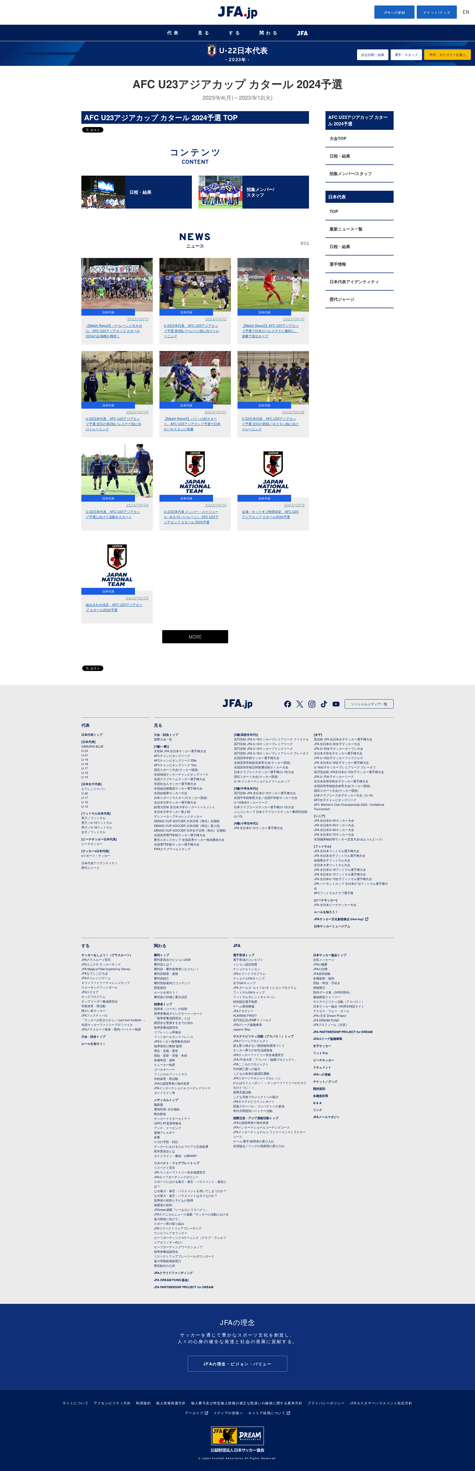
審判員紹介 (161, 978)
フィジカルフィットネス (170, 1074)
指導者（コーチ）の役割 (170, 1008)
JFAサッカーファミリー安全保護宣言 (258, 1054)
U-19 (84, 759)
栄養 (157, 1137)
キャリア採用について (266, 1412)
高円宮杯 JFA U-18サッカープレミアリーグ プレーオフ (271, 753)
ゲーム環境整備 (243, 1006)
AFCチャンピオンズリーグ (172, 755)
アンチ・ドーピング (167, 1127)
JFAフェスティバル (94, 1015)
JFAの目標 (320, 969)
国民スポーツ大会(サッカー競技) (176, 769)
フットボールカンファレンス (173, 1036)
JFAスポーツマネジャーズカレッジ (257, 1078)
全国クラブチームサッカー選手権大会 (179, 779)
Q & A (317, 1103)
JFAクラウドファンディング (173, 1273)
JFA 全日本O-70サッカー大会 (334, 834)
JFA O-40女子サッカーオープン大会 (338, 748)
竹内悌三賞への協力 (246, 1068)
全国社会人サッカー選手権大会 (175, 783)
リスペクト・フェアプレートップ (176, 1163)
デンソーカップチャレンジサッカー (178, 816)
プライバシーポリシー (326, 1402)
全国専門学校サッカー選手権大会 (176, 844)
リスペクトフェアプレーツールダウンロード (184, 1256)
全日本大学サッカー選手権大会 (175, 802)
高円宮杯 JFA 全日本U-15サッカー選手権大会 (265, 793)
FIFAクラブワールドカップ (172, 849)
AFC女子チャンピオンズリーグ (335, 800)
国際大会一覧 (163, 739)
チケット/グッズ (437, 12)
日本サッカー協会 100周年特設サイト (338, 1006)
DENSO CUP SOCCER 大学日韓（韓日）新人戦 (187, 825)
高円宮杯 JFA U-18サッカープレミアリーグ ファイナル (271, 739)
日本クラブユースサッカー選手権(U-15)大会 (264, 807)
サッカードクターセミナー (172, 1118)
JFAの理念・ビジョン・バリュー (237, 1363)
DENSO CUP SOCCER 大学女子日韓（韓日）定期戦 (190, 830)
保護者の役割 (163, 1205)
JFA (237, 945)
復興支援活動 (242, 1092)
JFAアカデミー (243, 1011)
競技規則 (160, 987)
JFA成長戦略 (321, 973)
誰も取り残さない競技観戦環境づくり (259, 1045)
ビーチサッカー (92, 843)
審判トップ (161, 955)
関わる (269, 32)
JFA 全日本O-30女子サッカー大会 (337, 744)
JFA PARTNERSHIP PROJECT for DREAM (183, 1287)
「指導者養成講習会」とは (172, 1018)
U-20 (84, 793)
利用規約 (143, 1402)
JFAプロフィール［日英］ (331, 1024)
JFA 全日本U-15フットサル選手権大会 (340, 874)
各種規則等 (320, 1096)
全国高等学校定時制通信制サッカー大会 (261, 767)
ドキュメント (322, 1067)
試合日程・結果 (372, 54)
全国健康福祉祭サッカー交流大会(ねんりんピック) (348, 839)
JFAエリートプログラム (249, 973)
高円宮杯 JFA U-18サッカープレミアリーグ (263, 744)
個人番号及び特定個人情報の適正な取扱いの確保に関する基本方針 (246, 1402)
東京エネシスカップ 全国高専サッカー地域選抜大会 (189, 839)
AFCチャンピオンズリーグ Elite (175, 760)
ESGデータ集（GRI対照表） (332, 992)
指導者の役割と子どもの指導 (173, 1200)
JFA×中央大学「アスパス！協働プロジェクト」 (265, 1059)
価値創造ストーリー (326, 997)
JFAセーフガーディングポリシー (176, 1177)
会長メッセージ (323, 959)
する (235, 32)
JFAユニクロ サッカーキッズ (101, 964)
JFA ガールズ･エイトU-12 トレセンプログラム (265, 987)
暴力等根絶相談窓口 (167, 1261)
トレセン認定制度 (245, 964)
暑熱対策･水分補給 (167, 1109)
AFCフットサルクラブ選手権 (333, 893)
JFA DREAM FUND (326, 1020)
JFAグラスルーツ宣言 (96, 959)
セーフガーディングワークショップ (178, 1247)
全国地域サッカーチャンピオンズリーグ (181, 774)
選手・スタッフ (406, 54)
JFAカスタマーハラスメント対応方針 (381, 1402)
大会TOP (338, 138)
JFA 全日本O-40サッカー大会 (334, 820)
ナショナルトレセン (246, 969)
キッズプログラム (93, 996)
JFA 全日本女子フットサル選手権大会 (339, 855)
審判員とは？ (163, 964)
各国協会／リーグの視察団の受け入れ (259, 1146)
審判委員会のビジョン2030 (172, 959)
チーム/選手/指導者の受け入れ (253, 1141)
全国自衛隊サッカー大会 (170, 793)
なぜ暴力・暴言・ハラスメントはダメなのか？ (185, 1195)
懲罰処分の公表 (164, 1265)
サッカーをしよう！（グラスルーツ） (107, 955)
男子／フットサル (93, 818)
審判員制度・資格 (166, 973)
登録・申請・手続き (326, 983)
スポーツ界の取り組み (169, 1223)
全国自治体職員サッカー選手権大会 (178, 788)
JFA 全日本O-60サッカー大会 (334, 829)
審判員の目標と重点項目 (170, 997)
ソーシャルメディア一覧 (369, 703)
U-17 (84, 768)
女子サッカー (322, 1046)
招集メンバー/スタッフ (351, 173)
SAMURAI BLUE (92, 746)
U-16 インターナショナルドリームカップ (262, 781)
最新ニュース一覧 (346, 229)
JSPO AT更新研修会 (167, 1123)
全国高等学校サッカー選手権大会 (256, 758)
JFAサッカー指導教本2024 (172, 1041)
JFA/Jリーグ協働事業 (247, 1024)
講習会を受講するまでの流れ (173, 1022)
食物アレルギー (164, 1132)
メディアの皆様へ (228, 1412)
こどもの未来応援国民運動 (251, 1073)
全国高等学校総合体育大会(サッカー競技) (262, 762)
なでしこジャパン (93, 788)
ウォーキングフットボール (99, 987)
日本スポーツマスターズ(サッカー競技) (181, 797)
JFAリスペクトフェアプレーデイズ (177, 1228)
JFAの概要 (320, 964)
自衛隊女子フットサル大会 (332, 860)
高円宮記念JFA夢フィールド (252, 1020)
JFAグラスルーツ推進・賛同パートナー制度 (111, 1029)
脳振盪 (158, 1104)
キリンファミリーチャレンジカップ (105, 982)
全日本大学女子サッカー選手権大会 (338, 753)
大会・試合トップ (166, 734)
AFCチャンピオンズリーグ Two (175, 765)
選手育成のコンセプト (248, 959)
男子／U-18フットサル (96, 827)
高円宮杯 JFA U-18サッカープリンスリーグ (263, 748)
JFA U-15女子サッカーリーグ (334, 776)
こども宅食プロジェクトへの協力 (255, 1096)
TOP (334, 211)
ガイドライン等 (164, 1092)
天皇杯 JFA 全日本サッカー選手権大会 (180, 751)
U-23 (84, 750)
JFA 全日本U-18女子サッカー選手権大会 (341, 762)
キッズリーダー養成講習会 (99, 1001)
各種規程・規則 (323, 978)
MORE (195, 637)
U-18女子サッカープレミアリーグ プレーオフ (345, 767)
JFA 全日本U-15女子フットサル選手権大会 (343, 879)
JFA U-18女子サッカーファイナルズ (338, 758)
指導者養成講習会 (166, 1027)
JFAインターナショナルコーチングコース (182, 1088)
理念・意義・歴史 (166, 1050)
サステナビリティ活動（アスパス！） (338, 1001)
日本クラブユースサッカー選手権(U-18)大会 (264, 772)
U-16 (84, 772)
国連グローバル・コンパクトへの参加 (259, 1106)
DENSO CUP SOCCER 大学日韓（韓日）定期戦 (187, 821)
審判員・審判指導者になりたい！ (176, 969)
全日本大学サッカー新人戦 (172, 811)
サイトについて (76, 1402)
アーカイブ (194, 1412)
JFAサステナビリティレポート (254, 1101)
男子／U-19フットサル (96, 822)
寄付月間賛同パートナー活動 (252, 1110)
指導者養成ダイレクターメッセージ (178, 1013)
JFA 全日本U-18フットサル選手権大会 (340, 869)
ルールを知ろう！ (326, 912)
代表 (173, 32)
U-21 (84, 755)
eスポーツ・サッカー (95, 855)
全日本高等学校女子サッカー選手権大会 (341, 781)
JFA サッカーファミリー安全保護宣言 (179, 1172)
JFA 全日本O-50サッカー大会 (334, 825)
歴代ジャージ (342, 299)
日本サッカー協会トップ (329, 955)
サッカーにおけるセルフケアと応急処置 (181, 1146)
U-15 (84, 777)
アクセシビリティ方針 (112, 1402)
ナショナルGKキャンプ (249, 978)
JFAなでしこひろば (94, 973)
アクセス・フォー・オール (331, 1011)
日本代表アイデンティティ (354, 282)
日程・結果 (340, 156)
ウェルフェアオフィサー (170, 1233)
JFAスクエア (90, 992)
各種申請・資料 (164, 1060)
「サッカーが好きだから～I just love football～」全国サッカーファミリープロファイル (114, 1022)
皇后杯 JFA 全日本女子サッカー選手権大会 (343, 739)
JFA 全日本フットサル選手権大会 (336, 851)
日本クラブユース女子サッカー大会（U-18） (344, 795)
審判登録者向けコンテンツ (172, 983)
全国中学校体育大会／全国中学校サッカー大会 (265, 797)
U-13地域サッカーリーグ (251, 802)
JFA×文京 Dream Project (329, 1015)
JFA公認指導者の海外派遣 (171, 1083)
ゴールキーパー (164, 1069)
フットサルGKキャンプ (249, 992)
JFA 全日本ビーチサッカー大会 (335, 904)
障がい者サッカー (93, 1010)
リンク (317, 1110)
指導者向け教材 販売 (168, 1046)
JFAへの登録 (394, 12)
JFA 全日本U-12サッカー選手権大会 (258, 828)
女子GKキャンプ (244, 983)
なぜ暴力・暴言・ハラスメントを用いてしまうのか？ (190, 1191)
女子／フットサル (93, 832)
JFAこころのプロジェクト (251, 1064)
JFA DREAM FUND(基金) (171, 1280)
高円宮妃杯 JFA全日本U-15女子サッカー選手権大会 (349, 772)
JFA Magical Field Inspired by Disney (106, 969)
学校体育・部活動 (93, 1006)
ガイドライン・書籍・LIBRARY (175, 1155)
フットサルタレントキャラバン (254, 997)
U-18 (84, 764)
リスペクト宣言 (164, 1167)
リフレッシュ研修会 (167, 1032)
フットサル (320, 1053)
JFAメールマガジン (326, 1117)
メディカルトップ (166, 1100)
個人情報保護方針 (171, 1402)
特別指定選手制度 (245, 1001)
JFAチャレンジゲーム (96, 978)
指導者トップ (163, 1004)
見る (204, 32)
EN (466, 12)
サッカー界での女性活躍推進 (252, 1050)
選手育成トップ (243, 955)
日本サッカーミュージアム (332, 926)
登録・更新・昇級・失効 (170, 1055)
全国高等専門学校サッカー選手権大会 (179, 835)
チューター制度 (164, 1064)
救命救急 (160, 1113)
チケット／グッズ (325, 1081)
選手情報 (338, 264)
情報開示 (319, 987)
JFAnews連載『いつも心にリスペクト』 (181, 1209)
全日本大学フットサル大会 (332, 865)
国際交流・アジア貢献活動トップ (255, 1118)
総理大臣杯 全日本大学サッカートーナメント (184, 807)
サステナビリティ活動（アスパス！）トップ (263, 1036)
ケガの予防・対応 (166, 1141)
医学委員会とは (164, 1151)
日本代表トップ (92, 734)
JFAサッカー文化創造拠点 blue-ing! (339, 919)
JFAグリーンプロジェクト (251, 1040)
